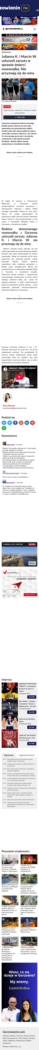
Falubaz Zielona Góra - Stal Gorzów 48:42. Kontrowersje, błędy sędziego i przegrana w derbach (20, 795)
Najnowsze (9, 755)
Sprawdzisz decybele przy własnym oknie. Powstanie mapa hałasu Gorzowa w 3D (19, 784)
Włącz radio (21, 117)
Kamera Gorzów (29, 1036)
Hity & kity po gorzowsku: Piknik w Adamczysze (21, 799)
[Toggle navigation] (34, 29)
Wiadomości (6, 52)
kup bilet (32, 697)
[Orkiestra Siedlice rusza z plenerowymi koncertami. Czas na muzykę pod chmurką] (29, 941)
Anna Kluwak (9, 406)
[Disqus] (19, 468)
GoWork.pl (11, 1040)
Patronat (20, 1036)
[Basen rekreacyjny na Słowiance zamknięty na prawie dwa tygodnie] (10, 879)
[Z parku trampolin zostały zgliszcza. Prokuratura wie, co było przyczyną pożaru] (10, 900)
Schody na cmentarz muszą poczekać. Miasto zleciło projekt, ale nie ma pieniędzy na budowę (21, 774)
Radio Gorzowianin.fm (10, 1038)
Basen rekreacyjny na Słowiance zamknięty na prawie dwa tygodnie (20, 770)
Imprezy (7, 679)
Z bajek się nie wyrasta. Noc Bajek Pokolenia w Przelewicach (21, 765)
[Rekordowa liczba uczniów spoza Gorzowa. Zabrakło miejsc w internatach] (10, 859)
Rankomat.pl (20, 1040)
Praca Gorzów (23, 1038)
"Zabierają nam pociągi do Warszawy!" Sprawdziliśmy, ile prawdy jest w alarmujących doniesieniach (20, 804)
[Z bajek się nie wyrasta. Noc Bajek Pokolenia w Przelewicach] (29, 859)
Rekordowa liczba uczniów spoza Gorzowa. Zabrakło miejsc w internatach (20, 760)
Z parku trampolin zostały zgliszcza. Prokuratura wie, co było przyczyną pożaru (21, 779)
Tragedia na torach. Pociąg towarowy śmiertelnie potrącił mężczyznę (21, 789)
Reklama (13, 1036)
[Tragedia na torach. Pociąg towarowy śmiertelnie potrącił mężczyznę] (10, 922)
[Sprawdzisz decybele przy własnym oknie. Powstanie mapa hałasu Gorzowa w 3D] (29, 900)
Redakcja (6, 1036)
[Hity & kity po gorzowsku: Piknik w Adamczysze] (29, 922)
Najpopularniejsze (26, 755)
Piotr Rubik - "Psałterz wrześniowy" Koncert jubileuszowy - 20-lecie (27, 704)
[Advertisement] (19, 179)
